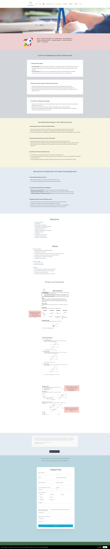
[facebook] (79, 540)
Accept (105, 547)
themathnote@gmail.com (39, 541)
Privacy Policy (45, 547)
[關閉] (108, 547)
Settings (99, 547)
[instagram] (77, 540)
